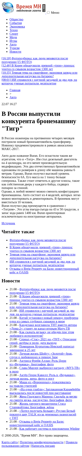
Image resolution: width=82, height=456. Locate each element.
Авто (13, 44)
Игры (13, 41)
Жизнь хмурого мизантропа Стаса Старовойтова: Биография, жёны (38, 405)
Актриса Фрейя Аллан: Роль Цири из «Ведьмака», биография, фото (38, 362)
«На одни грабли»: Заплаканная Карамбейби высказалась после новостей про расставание (45, 391)
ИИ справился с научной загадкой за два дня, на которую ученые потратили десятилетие (39, 81)
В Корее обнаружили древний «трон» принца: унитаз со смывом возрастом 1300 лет (38, 67)
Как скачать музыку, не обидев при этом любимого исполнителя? (42, 333)
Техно (14, 30)
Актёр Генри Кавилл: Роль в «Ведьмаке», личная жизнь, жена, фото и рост (43, 376)
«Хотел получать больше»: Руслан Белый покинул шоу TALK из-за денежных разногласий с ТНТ (43, 414)
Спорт (14, 33)
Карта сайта (10, 442)
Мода (13, 37)
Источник (8, 223)
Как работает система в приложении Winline (49, 428)
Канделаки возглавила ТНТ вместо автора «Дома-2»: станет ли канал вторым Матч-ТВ (43, 326)
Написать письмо (43, 445)
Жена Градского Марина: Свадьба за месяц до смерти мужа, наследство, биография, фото (43, 398)
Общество (16, 19)
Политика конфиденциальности (41, 442)
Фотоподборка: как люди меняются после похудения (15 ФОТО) (38, 241)
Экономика (17, 26)
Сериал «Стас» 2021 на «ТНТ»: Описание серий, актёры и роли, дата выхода (43, 341)
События (16, 23)
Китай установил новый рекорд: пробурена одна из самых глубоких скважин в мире (44, 319)
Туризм (15, 48)
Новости (15, 51)
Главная (15, 90)
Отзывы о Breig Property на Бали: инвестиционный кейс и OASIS (37, 423)
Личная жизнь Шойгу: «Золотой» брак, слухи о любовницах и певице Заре (41, 355)
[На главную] (24, 12)
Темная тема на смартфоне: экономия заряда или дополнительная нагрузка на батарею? (39, 74)
